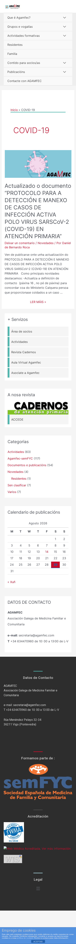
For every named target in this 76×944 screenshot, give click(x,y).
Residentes (15, 45)
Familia (12, 54)
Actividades (19, 342)
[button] (38, 888)
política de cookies (25, 938)
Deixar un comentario (20, 243)
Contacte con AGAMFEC (24, 81)
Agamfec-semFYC (20, 458)
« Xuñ (11, 582)
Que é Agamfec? (18, 17)
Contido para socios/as (23, 63)
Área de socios (21, 331)
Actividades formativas (23, 35)
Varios (12, 492)
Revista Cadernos (23, 352)
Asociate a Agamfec (25, 373)
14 (46, 552)
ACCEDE (17, 419)
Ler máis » (38, 302)
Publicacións (16, 72)
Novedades (45, 243)
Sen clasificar (17, 485)
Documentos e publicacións (27, 465)
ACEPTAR (38, 941)
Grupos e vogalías (20, 26)
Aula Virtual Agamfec (26, 362)
